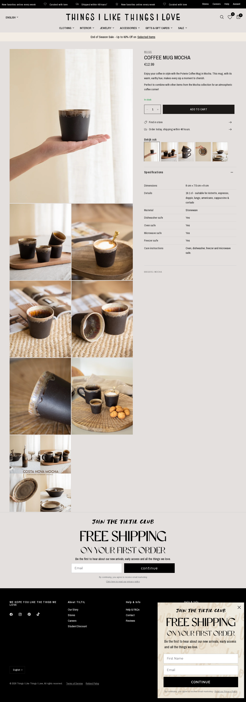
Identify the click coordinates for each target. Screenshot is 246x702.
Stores (205, 4)
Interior (85, 28)
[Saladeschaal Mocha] (220, 151)
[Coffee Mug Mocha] (152, 151)
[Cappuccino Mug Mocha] (186, 151)
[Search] (222, 17)
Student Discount (77, 626)
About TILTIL (76, 602)
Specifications (153, 172)
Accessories (128, 28)
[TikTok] (41, 614)
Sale (181, 28)
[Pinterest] (32, 614)
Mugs (148, 52)
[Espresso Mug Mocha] (169, 151)
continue (149, 568)
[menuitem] (66, 28)
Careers (217, 4)
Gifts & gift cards (157, 28)
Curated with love (31, 4)
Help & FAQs (133, 609)
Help (226, 4)
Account (236, 4)
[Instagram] (23, 614)
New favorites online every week (110, 4)
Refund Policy (92, 683)
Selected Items (146, 37)
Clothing (65, 28)
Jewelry (105, 28)
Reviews (130, 621)
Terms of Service (74, 683)
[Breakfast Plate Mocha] (203, 151)
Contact (130, 615)
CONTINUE (200, 682)
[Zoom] (124, 57)
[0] (237, 17)
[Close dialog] (239, 607)
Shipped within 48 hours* (66, 4)
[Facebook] (14, 614)
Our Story (73, 609)
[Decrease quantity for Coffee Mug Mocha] (147, 109)
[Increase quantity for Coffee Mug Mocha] (158, 109)
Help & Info (133, 602)
